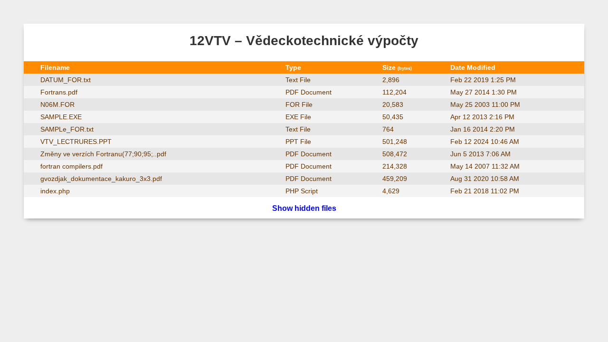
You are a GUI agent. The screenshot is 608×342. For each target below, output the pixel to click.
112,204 (394, 92)
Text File (298, 80)
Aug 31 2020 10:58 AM (484, 178)
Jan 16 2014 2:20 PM (482, 129)
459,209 (394, 178)
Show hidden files (304, 208)
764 (388, 129)
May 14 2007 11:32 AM (485, 166)
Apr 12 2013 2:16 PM (482, 117)
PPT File (298, 141)
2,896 (390, 80)
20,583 (392, 104)
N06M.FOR (57, 104)
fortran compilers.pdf (71, 166)
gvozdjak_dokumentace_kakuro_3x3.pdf (101, 178)
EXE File (298, 117)
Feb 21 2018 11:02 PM (484, 191)
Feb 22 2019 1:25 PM (483, 80)
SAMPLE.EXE (61, 117)
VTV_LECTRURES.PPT (76, 141)
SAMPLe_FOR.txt (67, 129)
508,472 (394, 154)
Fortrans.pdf (58, 92)
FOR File (299, 104)
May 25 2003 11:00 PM (485, 104)
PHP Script (301, 191)
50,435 (392, 117)
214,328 (394, 166)
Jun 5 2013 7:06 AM (480, 154)
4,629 (390, 191)
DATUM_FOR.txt (65, 80)
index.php (55, 191)
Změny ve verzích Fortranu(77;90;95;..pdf (103, 154)
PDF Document (308, 92)
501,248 (394, 141)
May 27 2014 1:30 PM (483, 92)
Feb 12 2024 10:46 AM (484, 141)
